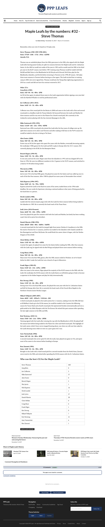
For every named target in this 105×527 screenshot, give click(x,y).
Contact (84, 523)
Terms (64, 523)
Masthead (39, 507)
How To (21, 20)
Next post (57, 436)
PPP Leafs (57, 8)
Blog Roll (71, 20)
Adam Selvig (40, 40)
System (49, 515)
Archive (77, 20)
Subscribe (96, 508)
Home (15, 20)
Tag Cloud (60, 504)
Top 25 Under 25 (30, 20)
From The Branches (55, 20)
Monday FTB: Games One (20, 451)
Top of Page (45, 492)
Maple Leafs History (52, 26)
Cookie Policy (71, 523)
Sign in (83, 20)
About (38, 504)
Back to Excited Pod (42, 20)
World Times (20, 504)
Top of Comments (58, 492)
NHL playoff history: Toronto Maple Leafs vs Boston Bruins (57, 452)
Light (32, 515)
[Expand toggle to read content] (99, 462)
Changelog (32, 507)
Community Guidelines (48, 504)
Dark (41, 515)
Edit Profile (32, 504)
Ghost (53, 523)
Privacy (59, 523)
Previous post (16, 436)
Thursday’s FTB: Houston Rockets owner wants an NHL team (73, 438)
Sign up (89, 20)
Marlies (65, 20)
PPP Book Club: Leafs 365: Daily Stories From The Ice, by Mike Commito (90, 453)
